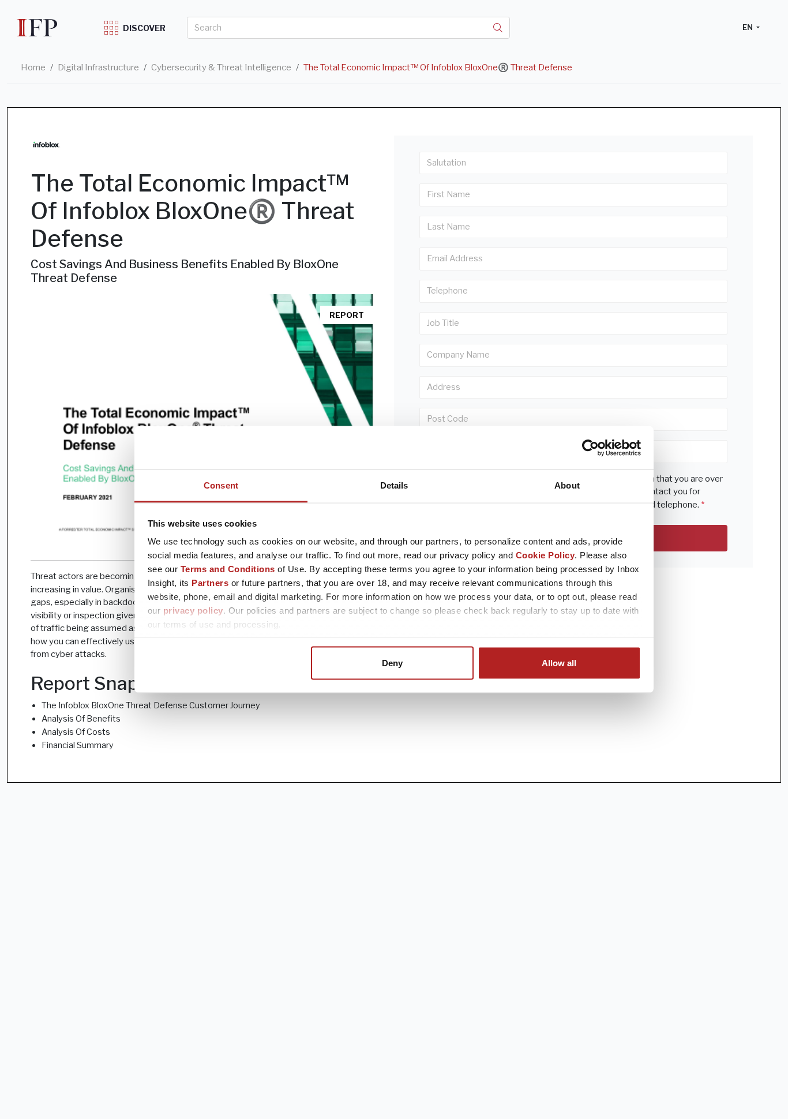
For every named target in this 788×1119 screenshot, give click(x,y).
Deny (392, 662)
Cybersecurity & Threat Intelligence (221, 67)
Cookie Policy (545, 555)
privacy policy (193, 610)
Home (33, 67)
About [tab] (567, 485)
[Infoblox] (46, 144)
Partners (210, 583)
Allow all (559, 662)
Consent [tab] (221, 485)
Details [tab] (394, 485)
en (748, 27)
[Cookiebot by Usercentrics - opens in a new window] (590, 447)
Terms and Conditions (228, 569)
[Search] (497, 27)
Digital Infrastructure (98, 67)
